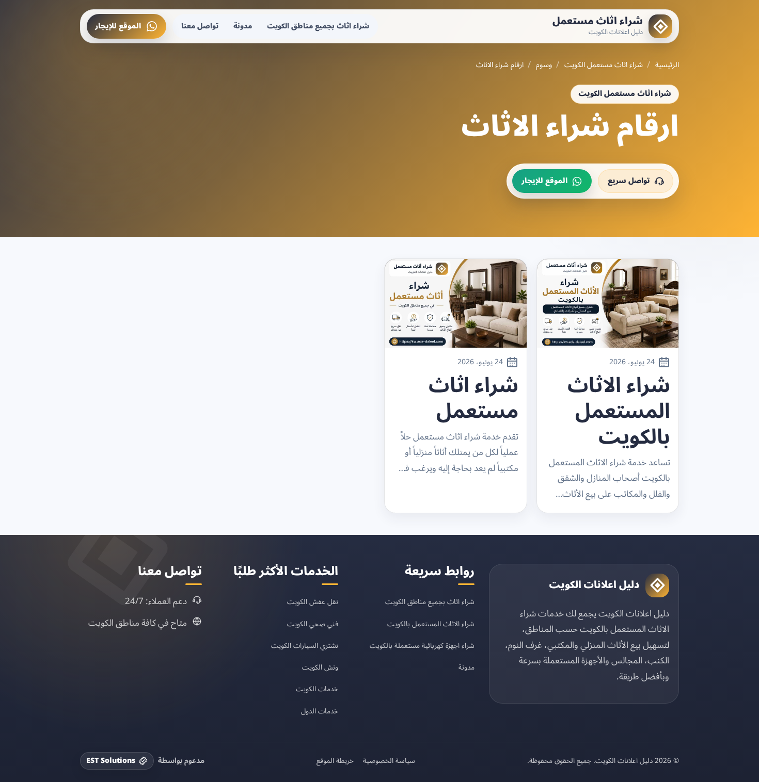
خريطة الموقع (335, 761)
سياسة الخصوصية (389, 761)
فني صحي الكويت (312, 623)
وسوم (544, 65)
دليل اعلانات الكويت (594, 585)
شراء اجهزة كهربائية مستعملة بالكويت (422, 645)
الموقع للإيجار (118, 26)
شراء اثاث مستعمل (597, 21)
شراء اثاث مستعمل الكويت (603, 65)
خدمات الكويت (317, 688)
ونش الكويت (320, 667)
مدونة (242, 26)
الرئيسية (667, 65)
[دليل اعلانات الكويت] (657, 585)
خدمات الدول (319, 711)
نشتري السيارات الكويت (304, 645)
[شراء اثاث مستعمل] (660, 26)
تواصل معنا (199, 26)
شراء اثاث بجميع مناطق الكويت (318, 26)
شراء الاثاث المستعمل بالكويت (618, 411)
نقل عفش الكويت (312, 601)
